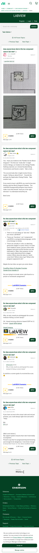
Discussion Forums (21, 8)
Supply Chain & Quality (17, 519)
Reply (32, 136)
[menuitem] (30, 4)
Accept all (19, 545)
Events (26, 519)
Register (22, 21)
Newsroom (6, 519)
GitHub (19, 323)
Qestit (11, 323)
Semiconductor (8, 499)
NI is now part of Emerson (9, 517)
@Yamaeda (9, 365)
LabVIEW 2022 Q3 (9, 61)
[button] (5, 136)
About (19, 517)
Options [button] (32, 55)
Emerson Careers (27, 517)
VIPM (15, 323)
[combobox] (15, 26)
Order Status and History (23, 506)
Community (10, 8)
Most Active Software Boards (10, 10)
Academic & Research (8, 494)
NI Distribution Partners (9, 506)
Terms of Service (12, 508)
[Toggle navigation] (9, 3)
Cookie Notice (28, 537)
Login (29, 21)
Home (3, 8)
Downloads (5, 526)
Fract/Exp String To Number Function (15, 268)
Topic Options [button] (6, 32)
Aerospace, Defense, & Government (25, 494)
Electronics (7, 497)
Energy (13, 497)
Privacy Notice (17, 537)
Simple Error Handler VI (11, 270)
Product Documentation (16, 526)
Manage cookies (19, 550)
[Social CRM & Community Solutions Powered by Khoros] (20, 471)
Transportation (17, 499)
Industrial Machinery (22, 497)
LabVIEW (24, 10)
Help (35, 21)
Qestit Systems (8, 327)
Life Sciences (32, 497)
